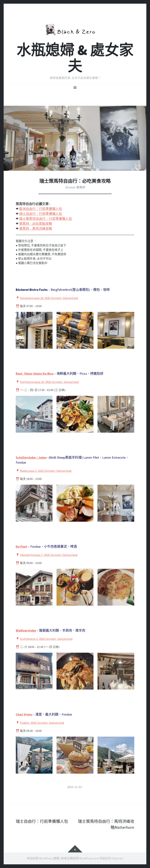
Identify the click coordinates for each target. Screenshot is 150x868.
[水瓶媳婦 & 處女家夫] (75, 28)
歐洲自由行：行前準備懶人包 (40, 209)
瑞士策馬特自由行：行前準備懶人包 (45, 219)
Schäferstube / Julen (31, 457)
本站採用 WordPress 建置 (43, 858)
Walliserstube (26, 630)
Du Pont (21, 546)
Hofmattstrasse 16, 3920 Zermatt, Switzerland (49, 382)
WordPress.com (89, 858)
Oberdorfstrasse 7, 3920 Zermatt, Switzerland (48, 555)
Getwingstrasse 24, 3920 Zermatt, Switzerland (49, 298)
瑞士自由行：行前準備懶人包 (40, 214)
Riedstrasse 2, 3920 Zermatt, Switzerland (45, 471)
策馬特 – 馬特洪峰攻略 (35, 228)
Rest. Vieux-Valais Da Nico (34, 373)
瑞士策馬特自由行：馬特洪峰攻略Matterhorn (106, 824)
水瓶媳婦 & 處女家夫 (75, 58)
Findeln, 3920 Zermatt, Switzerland (42, 723)
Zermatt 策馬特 (75, 187)
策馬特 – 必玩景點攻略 (35, 224)
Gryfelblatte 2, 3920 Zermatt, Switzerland (46, 639)
